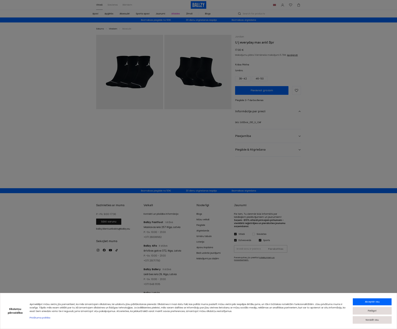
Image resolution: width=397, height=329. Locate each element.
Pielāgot (372, 310)
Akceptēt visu (372, 301)
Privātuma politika (40, 317)
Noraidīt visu (372, 319)
